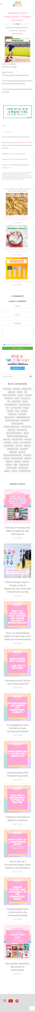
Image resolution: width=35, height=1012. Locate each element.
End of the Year (24, 405)
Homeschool (9, 417)
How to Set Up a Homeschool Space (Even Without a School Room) (17, 864)
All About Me (26, 389)
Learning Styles (17, 423)
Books (20, 395)
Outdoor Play (9, 446)
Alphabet (11, 392)
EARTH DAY (16, 401)
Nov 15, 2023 (17, 285)
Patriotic (19, 446)
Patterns (27, 446)
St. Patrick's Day (24, 471)
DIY (8, 401)
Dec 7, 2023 (17, 255)
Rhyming (13, 452)
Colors (17, 398)
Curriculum (25, 398)
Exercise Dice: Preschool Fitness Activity (17, 17)
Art (25, 392)
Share (17, 24)
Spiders (7, 471)
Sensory (26, 461)
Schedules (27, 455)
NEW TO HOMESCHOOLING (17, 436)
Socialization (23, 468)
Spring (14, 471)
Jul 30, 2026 (18, 538)
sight (16, 465)
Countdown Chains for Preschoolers (17, 281)
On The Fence (25, 442)
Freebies (24, 411)
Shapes (9, 465)
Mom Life (11, 430)
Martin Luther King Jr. (12, 427)
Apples (19, 392)
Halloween (22, 414)
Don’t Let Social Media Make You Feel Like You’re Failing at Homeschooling (17, 636)
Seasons (9, 461)
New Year (7, 439)
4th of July (7, 389)
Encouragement (11, 405)
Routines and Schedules (12, 455)
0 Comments (18, 34)
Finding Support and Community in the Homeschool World (17, 912)
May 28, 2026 (17, 643)
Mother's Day (22, 430)
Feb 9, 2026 (17, 974)
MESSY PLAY (26, 427)
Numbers (7, 442)
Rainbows (24, 449)
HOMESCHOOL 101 (23, 417)
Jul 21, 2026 (17, 596)
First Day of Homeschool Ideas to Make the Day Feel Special (17, 530)
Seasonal (28, 458)
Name (17, 306)
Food (17, 411)
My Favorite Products (14, 433)
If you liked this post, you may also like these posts (17, 190)
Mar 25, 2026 (17, 872)
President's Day (12, 449)
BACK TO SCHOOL (9, 395)
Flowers (10, 411)
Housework (25, 420)
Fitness (23, 30)
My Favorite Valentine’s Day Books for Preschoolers (17, 966)
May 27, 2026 (17, 687)
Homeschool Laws (12, 420)
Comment (17, 323)
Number (28, 439)
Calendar (28, 395)
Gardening (12, 414)
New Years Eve (17, 439)
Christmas (8, 398)
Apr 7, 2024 (17, 223)
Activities (16, 389)
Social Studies (12, 468)
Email (17, 315)
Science (6, 458)
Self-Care (17, 461)
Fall (7, 408)
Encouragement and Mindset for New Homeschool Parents (17, 728)
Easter (25, 401)
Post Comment (17, 348)
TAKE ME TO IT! (17, 368)
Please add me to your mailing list (18, 345)
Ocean (16, 442)
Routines (22, 452)
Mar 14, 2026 (17, 919)
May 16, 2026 (17, 824)
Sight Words (24, 465)
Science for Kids (16, 458)
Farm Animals (16, 408)
